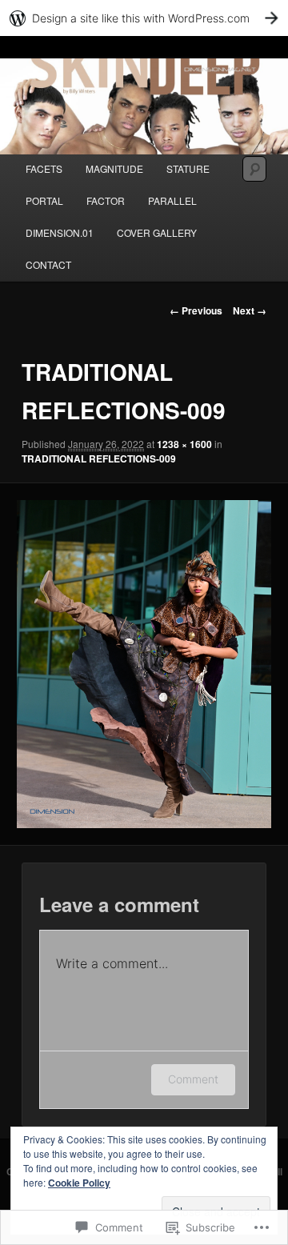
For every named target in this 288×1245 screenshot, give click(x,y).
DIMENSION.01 (60, 232)
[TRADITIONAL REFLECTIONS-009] (143, 664)
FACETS (44, 168)
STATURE (188, 168)
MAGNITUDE (114, 168)
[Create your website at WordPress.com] (144, 18)
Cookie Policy (79, 1182)
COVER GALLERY (157, 232)
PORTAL (44, 200)
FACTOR (105, 200)
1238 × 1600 (184, 444)
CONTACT (48, 264)
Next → (249, 310)
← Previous (196, 310)
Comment (193, 1079)
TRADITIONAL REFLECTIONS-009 (99, 458)
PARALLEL (172, 200)
